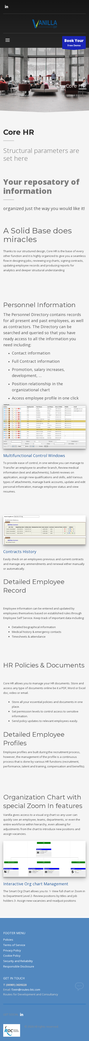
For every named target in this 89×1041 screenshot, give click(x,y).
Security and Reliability (18, 961)
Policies (8, 940)
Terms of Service (14, 945)
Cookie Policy (12, 956)
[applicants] (44, 426)
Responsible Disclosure (18, 966)
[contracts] (44, 530)
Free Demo (74, 42)
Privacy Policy (12, 950)
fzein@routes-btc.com (25, 989)
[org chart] (44, 859)
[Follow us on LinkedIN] (6, 6)
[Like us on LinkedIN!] (21, 1014)
